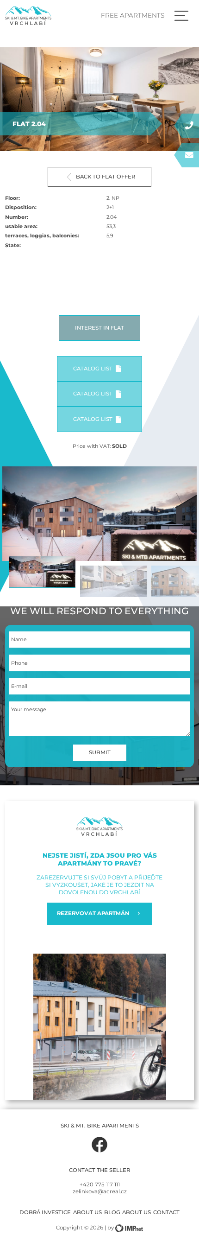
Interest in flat (99, 328)
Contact (166, 1212)
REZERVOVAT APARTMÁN (93, 913)
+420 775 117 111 (100, 1184)
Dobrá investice (45, 1212)
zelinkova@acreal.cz (100, 1191)
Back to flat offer (105, 176)
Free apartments (132, 15)
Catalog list (92, 368)
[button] (182, 515)
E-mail (19, 686)
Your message (28, 709)
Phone (19, 663)
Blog (112, 1212)
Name (19, 639)
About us (87, 1212)
